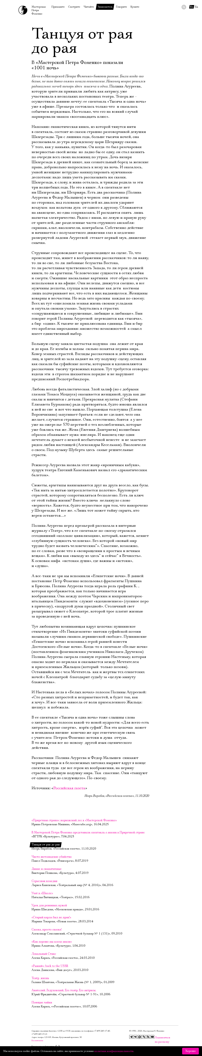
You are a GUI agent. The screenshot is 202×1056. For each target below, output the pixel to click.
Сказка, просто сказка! (47, 929)
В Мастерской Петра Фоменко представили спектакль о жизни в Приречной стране (88, 832)
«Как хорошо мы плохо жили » (52, 941)
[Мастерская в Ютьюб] (152, 1037)
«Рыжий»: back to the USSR (50, 966)
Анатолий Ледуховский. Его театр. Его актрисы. (64, 990)
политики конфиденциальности (113, 1051)
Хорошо (190, 1051)
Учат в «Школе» (42, 893)
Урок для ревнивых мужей (49, 905)
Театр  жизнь (40, 978)
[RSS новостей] (148, 1037)
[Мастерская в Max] (140, 1037)
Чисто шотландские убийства (51, 857)
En (196, 6)
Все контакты (37, 1040)
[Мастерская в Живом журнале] (144, 1037)
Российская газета (69, 788)
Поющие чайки (42, 1002)
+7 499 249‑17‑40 (102, 1031)
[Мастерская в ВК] (135, 1037)
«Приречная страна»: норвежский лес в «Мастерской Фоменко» (74, 820)
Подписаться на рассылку (157, 1037)
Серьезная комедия (44, 881)
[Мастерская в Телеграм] (131, 1037)
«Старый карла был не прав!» (51, 917)
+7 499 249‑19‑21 (39, 1034)
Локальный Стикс (44, 954)
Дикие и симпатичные (47, 869)
